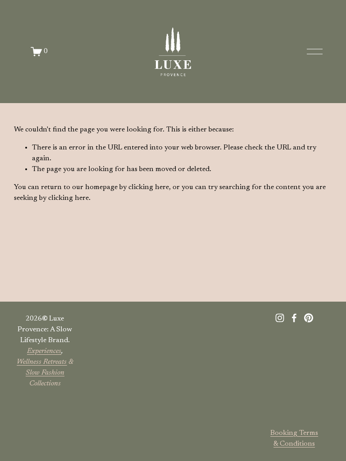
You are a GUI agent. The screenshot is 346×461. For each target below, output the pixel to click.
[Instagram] (279, 317)
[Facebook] (294, 317)
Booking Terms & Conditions (294, 438)
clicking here (148, 187)
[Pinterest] (308, 317)
